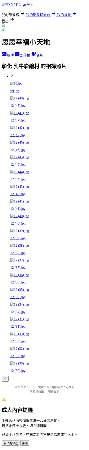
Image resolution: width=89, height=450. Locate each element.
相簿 (11, 55)
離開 (25, 443)
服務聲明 (53, 391)
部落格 (25, 55)
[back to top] (5, 379)
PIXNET (29, 387)
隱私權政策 (37, 391)
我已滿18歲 (10, 443)
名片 (39, 55)
